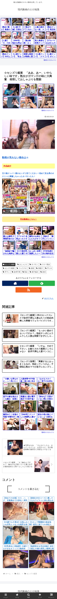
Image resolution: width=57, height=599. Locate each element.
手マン (7, 272)
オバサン (34, 264)
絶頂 (44, 272)
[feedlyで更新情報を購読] (42, 283)
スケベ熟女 (46, 264)
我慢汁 (40, 268)
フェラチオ (23, 268)
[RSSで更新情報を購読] (29, 290)
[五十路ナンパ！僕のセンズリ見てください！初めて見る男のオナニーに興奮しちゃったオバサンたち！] (28, 196)
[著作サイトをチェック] (15, 283)
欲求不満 (17, 272)
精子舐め (35, 272)
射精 (32, 268)
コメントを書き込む (28, 489)
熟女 (26, 272)
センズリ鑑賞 (10, 264)
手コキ (49, 268)
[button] (51, 426)
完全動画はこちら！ (28, 219)
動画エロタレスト (50, 60)
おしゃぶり (23, 264)
